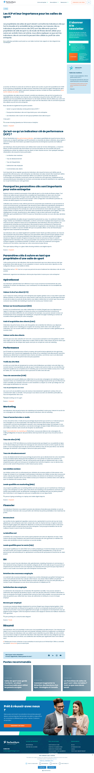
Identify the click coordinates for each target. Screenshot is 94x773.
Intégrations (53, 753)
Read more (54, 758)
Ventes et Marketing (55, 747)
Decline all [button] (51, 767)
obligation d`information (82, 59)
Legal (73, 749)
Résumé (72, 89)
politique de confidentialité (82, 57)
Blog (6, 8)
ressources (13, 643)
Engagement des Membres (57, 751)
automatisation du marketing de (17, 431)
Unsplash (11, 126)
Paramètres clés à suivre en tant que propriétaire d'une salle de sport (79, 85)
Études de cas (76, 747)
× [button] (92, 754)
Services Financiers (55, 749)
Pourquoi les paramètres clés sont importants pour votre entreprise (79, 80)
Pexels (10, 620)
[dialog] (47, 763)
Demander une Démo (79, 2)
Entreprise (29, 744)
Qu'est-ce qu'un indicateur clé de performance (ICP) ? (79, 76)
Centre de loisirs (32, 747)
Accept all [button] (42, 767)
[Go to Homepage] (9, 2)
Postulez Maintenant (78, 751)
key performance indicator (25, 138)
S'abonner (73, 56)
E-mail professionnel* (76, 40)
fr (89, 2)
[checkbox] (69, 44)
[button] (47, 760)
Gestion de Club (54, 744)
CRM (16, 269)
